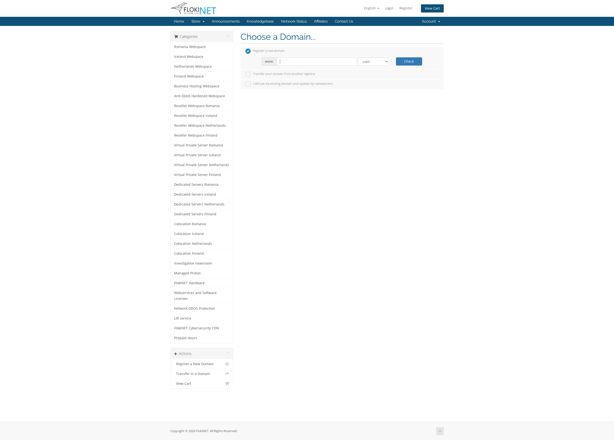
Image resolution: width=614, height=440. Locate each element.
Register (406, 8)
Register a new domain (269, 51)
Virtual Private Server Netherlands (201, 165)
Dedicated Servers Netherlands (199, 204)
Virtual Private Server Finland (197, 175)
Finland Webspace (189, 76)
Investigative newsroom (193, 263)
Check (409, 61)
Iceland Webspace (188, 56)
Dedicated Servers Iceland (195, 194)
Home (179, 21)
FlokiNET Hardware (189, 283)
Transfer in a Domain (192, 374)
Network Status (294, 21)
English (370, 8)
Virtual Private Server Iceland (197, 155)
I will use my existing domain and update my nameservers (293, 84)
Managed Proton (187, 273)
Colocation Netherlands (193, 243)
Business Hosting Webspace (196, 86)
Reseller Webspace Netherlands (200, 125)
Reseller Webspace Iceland (195, 116)
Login (389, 8)
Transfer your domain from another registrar (284, 74)
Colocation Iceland (189, 234)
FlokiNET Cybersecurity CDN (196, 328)
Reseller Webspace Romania (197, 106)
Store (196, 21)
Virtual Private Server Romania (198, 145)
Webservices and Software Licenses (195, 296)
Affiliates (321, 21)
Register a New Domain (194, 364)
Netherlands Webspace (193, 66)
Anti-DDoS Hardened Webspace (199, 96)
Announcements (226, 21)
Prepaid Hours (185, 338)
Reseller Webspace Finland (196, 135)
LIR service (182, 318)
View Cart (432, 8)
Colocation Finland (189, 253)
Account (430, 21)
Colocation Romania (190, 224)
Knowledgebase (260, 21)
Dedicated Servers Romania (196, 184)
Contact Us (344, 21)
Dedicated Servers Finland (195, 214)
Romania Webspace (190, 47)
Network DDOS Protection (194, 308)
